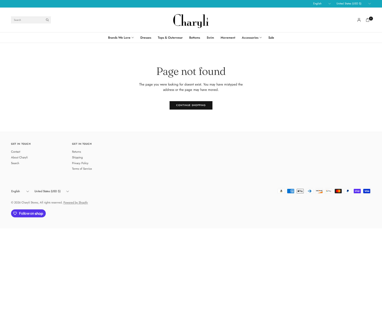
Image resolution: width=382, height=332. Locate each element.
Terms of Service (82, 169)
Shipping (77, 157)
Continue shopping (191, 105)
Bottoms (194, 37)
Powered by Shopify (75, 202)
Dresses (145, 37)
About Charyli (19, 157)
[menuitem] (122, 37)
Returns (76, 152)
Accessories (250, 37)
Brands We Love (119, 37)
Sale (271, 37)
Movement (228, 37)
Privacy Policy (80, 163)
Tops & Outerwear (170, 37)
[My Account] (359, 19)
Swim (210, 37)
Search (15, 163)
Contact (15, 152)
